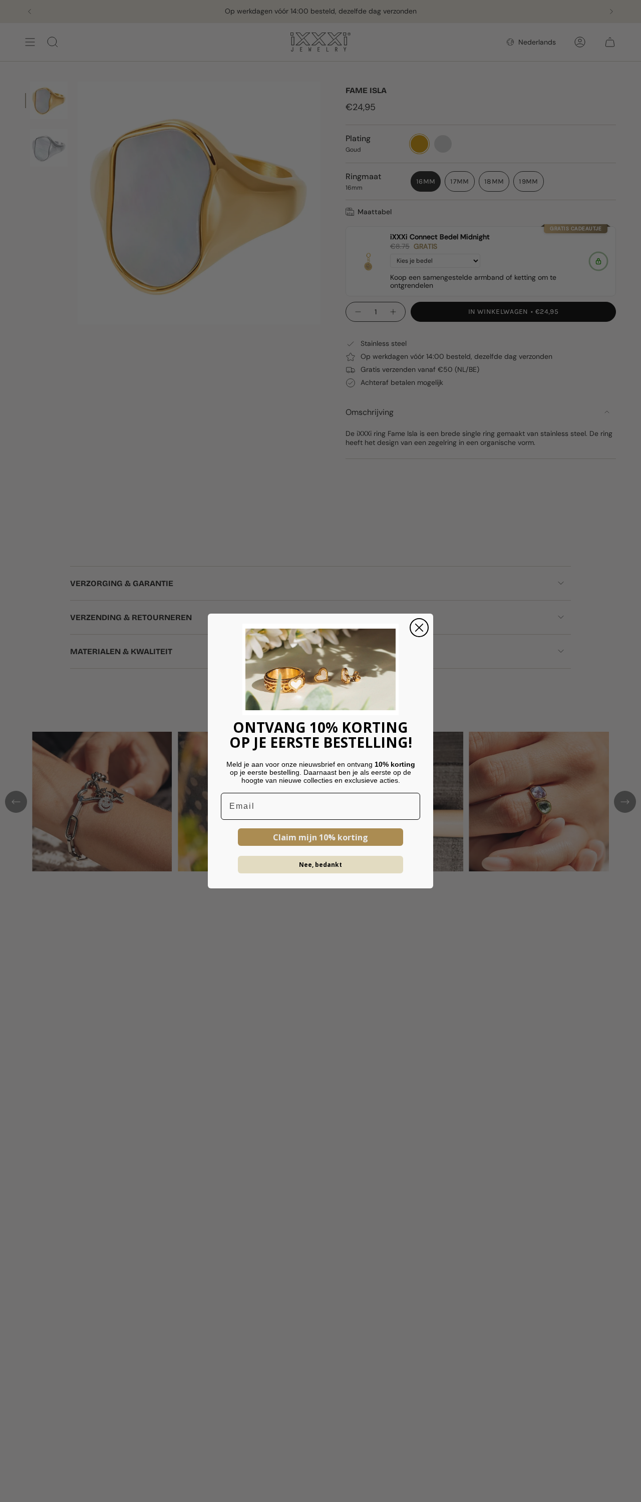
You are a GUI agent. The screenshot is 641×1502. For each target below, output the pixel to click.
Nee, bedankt (320, 864)
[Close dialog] (419, 628)
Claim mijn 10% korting (320, 837)
